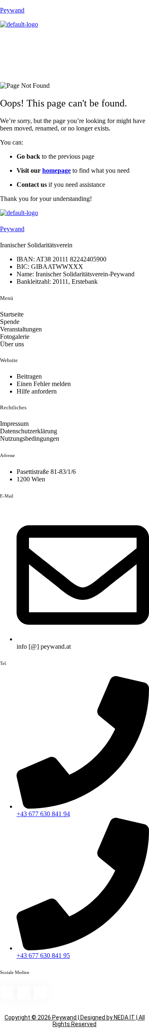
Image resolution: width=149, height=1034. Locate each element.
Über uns (12, 344)
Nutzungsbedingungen (29, 438)
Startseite (12, 314)
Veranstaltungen (21, 329)
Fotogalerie (14, 336)
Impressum (14, 423)
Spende (9, 321)
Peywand (12, 10)
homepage (56, 170)
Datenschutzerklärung (28, 431)
